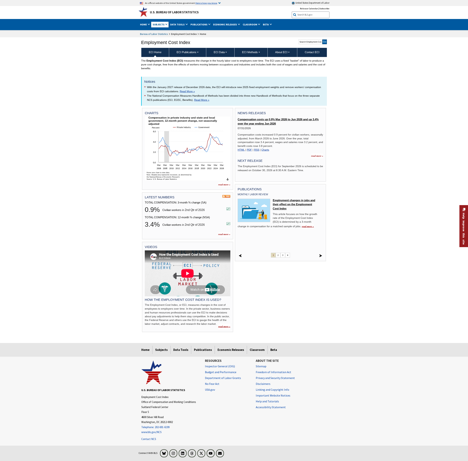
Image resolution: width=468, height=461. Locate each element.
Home (145, 350)
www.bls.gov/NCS (151, 432)
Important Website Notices (273, 395)
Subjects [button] (159, 24)
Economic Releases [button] (225, 24)
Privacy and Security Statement (275, 378)
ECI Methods (250, 52)
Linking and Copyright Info (272, 389)
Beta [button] (266, 24)
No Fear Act (212, 384)
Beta (273, 350)
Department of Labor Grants (223, 378)
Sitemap (261, 366)
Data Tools (180, 350)
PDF (249, 149)
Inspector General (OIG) (220, 366)
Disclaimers (263, 384)
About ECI (281, 52)
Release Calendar (309, 8)
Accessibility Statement (271, 407)
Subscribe (324, 8)
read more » (224, 184)
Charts (265, 149)
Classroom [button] (250, 24)
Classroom (257, 350)
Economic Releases (231, 350)
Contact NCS (148, 439)
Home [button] (143, 24)
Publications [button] (199, 24)
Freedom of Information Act (273, 372)
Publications (203, 350)
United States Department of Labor (312, 2)
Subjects (161, 350)
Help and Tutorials (267, 401)
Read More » (187, 91)
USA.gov (210, 389)
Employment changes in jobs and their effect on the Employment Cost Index (294, 204)
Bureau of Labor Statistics (154, 34)
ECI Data (219, 52)
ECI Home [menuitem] (155, 52)
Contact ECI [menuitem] (312, 52)
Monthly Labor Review (253, 194)
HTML (241, 149)
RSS (256, 149)
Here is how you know (206, 2)
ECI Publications (186, 52)
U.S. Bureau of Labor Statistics (174, 12)
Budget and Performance (220, 372)
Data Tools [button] (177, 24)
